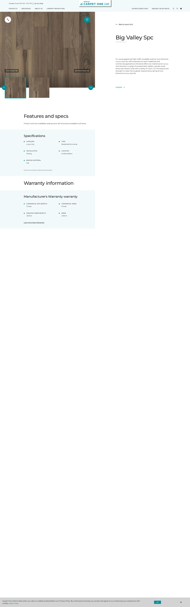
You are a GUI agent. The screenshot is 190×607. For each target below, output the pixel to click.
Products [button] (13, 8)
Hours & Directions (140, 8)
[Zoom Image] (8, 20)
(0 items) (181, 8)
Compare (119, 87)
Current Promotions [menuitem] (56, 8)
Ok (157, 602)
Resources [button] (26, 8)
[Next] (90, 87)
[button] (173, 9)
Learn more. (14, 603)
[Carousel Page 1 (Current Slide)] (15, 87)
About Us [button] (39, 8)
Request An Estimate (160, 8)
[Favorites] (177, 9)
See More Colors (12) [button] (82, 71)
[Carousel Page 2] (39, 87)
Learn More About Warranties (34, 223)
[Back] (4, 87)
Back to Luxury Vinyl (126, 24)
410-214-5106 (38, 3)
